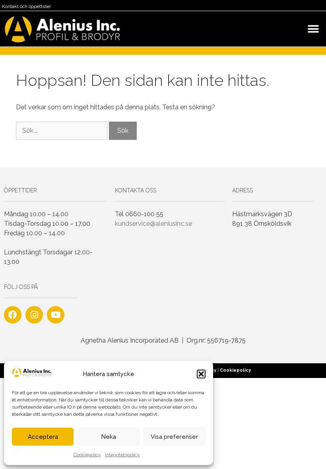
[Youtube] (55, 315)
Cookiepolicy (87, 454)
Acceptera (43, 436)
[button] (201, 374)
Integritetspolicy (122, 454)
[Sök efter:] (62, 130)
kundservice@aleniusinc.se (153, 223)
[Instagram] (34, 315)
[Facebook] (12, 315)
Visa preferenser (174, 436)
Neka (108, 436)
